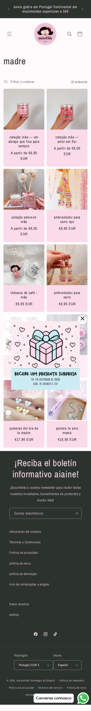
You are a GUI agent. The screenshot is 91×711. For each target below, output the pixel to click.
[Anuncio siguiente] (82, 9)
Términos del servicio (50, 687)
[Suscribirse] (76, 513)
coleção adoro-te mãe (23, 219)
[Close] (82, 318)
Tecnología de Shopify (42, 680)
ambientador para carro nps (67, 219)
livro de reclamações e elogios (29, 584)
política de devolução (23, 574)
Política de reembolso (72, 680)
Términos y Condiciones (25, 542)
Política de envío (77, 687)
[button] (9, 34)
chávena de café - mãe (23, 295)
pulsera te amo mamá (67, 430)
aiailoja (14, 614)
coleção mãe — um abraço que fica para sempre (23, 141)
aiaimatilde (23, 680)
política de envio (20, 563)
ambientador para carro (67, 295)
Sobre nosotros (19, 604)
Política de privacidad (23, 552)
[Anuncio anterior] (9, 9)
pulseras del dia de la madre (24, 430)
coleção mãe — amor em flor (67, 139)
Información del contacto (25, 532)
